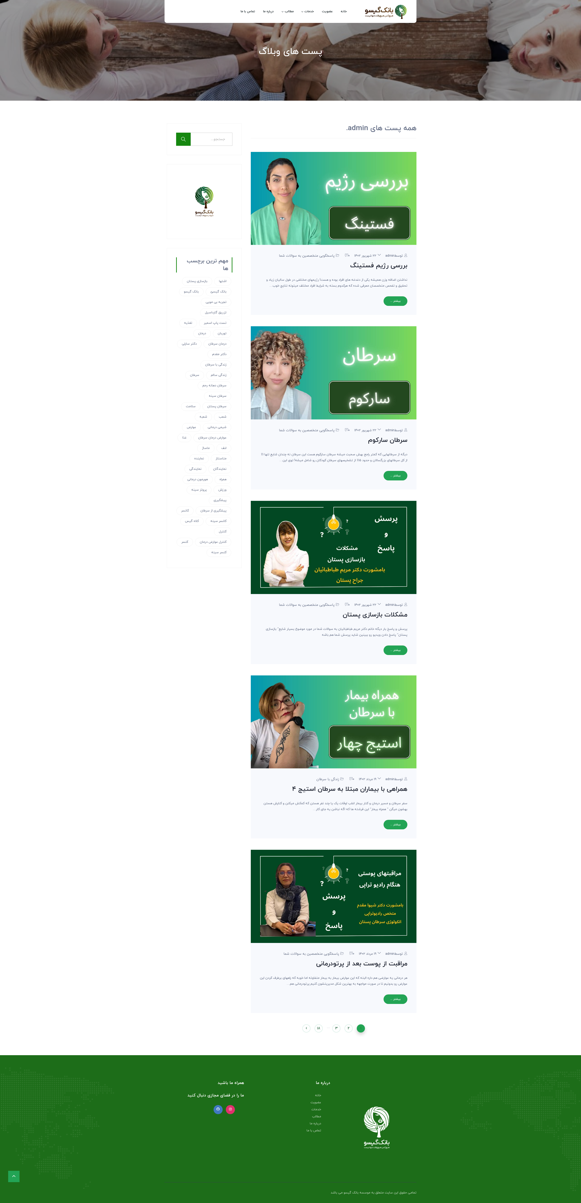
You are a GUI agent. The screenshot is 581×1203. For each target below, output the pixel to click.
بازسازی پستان (197, 281)
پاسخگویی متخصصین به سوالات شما (307, 255)
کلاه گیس (192, 521)
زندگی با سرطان (327, 779)
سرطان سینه (217, 396)
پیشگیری (220, 500)
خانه (344, 11)
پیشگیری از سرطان (213, 511)
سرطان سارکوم (387, 440)
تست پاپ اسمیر (215, 323)
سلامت (191, 406)
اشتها (222, 281)
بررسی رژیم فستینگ (378, 265)
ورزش (222, 490)
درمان (202, 333)
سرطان (194, 375)
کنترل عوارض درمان (213, 542)
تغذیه (188, 323)
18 (318, 1028)
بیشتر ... (395, 301)
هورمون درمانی (197, 479)
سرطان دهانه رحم (214, 385)
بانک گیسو (191, 292)
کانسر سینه (218, 521)
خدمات (309, 11)
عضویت (327, 11)
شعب (222, 417)
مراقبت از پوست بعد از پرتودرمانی (361, 963)
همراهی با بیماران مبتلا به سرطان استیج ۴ (349, 789)
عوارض (191, 427)
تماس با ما (248, 11)
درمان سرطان (217, 344)
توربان (222, 333)
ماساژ (206, 448)
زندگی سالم (218, 375)
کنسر (184, 542)
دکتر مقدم (219, 354)
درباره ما (268, 11)
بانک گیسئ (218, 292)
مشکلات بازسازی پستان (375, 614)
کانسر (185, 511)
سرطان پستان (216, 406)
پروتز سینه (199, 490)
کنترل (222, 531)
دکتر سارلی (189, 344)
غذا (184, 438)
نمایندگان (219, 469)
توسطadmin (394, 255)
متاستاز (221, 458)
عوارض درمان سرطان (212, 438)
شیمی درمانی (217, 427)
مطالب (289, 11)
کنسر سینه (218, 552)
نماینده (199, 458)
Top (570, 1192)
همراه (222, 479)
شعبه (203, 417)
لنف (223, 448)
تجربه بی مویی (216, 302)
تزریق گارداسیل (215, 312)
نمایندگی (195, 469)
